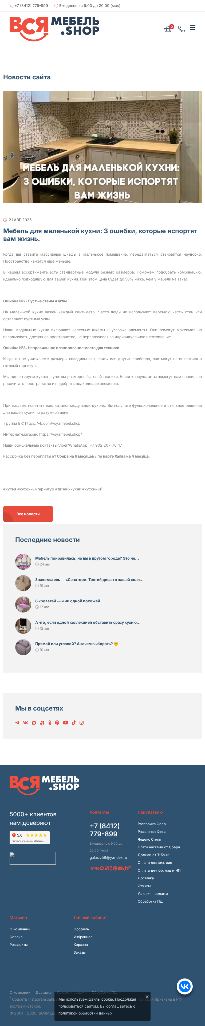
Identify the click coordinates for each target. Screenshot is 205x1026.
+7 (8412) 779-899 (30, 5)
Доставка (146, 878)
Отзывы (144, 886)
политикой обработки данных (85, 1013)
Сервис (16, 937)
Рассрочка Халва (152, 831)
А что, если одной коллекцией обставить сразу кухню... (88, 622)
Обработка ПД (150, 901)
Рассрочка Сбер (152, 824)
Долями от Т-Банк (153, 855)
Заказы (80, 952)
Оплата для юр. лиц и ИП (159, 870)
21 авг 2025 (19, 219)
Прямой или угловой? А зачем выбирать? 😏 (76, 643)
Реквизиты (19, 944)
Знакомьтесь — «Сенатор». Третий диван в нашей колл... (89, 579)
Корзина (81, 944)
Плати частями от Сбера (159, 847)
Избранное (83, 937)
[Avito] (42, 722)
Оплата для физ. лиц (155, 862)
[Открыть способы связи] (185, 986)
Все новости (28, 514)
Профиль (81, 929)
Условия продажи (153, 893)
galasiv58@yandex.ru (108, 857)
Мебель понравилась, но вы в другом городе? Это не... (87, 558)
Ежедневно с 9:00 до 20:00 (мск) (89, 5)
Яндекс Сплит (149, 839)
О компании (20, 929)
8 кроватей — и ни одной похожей (67, 601)
